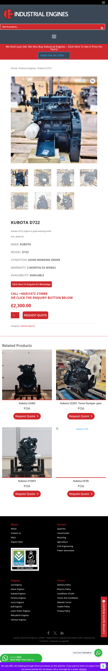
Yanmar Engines (18, 619)
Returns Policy (64, 589)
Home (14, 68)
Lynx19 (65, 641)
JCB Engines (16, 606)
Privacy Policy (63, 611)
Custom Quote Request (103, 618)
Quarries (61, 528)
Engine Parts (17, 542)
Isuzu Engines (17, 602)
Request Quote (35, 315)
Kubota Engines (27, 68)
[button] (92, 81)
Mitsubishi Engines (20, 615)
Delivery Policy (64, 584)
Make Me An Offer (52, 55)
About (13, 528)
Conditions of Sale (65, 593)
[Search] (102, 27)
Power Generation (65, 550)
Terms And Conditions (67, 598)
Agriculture (62, 542)
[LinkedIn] (62, 633)
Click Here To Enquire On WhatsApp (31, 284)
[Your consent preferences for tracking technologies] (103, 666)
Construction (63, 533)
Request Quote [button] (25, 416)
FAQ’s (13, 537)
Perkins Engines (18, 598)
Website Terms (64, 602)
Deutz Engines (17, 589)
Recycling (61, 537)
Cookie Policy (63, 606)
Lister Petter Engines (20, 611)
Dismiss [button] (83, 669)
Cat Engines (16, 584)
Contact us (16, 533)
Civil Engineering (65, 546)
